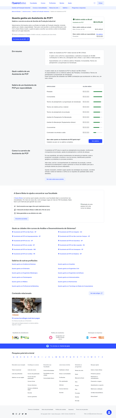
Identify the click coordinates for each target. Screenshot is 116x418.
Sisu (76, 381)
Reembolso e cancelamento (94, 377)
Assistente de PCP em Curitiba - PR (24, 254)
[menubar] (50, 3)
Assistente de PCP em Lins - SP (23, 240)
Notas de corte (79, 370)
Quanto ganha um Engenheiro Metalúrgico (25, 273)
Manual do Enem (79, 378)
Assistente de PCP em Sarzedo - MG (24, 249)
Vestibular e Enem (64, 370)
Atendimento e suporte (97, 385)
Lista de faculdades (48, 370)
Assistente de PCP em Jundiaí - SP (24, 245)
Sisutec (77, 397)
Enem (76, 374)
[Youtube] (26, 414)
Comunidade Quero (48, 378)
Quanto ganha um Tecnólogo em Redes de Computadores (75, 286)
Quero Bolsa (19, 198)
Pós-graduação (63, 381)
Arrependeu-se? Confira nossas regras (60, 337)
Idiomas (61, 385)
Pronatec (77, 393)
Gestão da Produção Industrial (40, 11)
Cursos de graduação (33, 373)
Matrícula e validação (96, 389)
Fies (76, 389)
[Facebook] (13, 414)
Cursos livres (31, 381)
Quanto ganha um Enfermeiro (21, 268)
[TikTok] (19, 414)
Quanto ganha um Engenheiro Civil (68, 268)
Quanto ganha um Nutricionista (67, 281)
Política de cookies (61, 409)
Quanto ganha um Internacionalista (68, 277)
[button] (109, 412)
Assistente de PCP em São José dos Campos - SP (75, 236)
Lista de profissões (17, 373)
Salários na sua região (18, 377)
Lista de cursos (26, 11)
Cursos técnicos (32, 385)
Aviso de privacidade (47, 409)
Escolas (30, 392)
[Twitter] (22, 414)
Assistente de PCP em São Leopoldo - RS (72, 245)
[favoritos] (94, 3)
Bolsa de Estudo (16, 11)
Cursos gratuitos (32, 396)
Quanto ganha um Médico (20, 281)
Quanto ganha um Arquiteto (66, 264)
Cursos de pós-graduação (32, 377)
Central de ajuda (65, 346)
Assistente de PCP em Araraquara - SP (71, 249)
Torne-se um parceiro (82, 409)
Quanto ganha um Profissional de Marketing (25, 286)
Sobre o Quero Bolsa (96, 370)
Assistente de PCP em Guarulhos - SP (71, 240)
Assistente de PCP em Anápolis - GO (71, 232)
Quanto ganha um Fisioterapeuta (22, 277)
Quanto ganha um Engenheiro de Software (71, 273)
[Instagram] (16, 414)
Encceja (77, 400)
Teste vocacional (16, 370)
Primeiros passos (95, 373)
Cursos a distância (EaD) (33, 388)
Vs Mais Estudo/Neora (97, 392)
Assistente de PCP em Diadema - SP (71, 254)
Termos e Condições (33, 409)
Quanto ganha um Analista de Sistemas (24, 264)
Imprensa (71, 409)
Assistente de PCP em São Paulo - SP (24, 232)
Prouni (77, 385)
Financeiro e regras (96, 381)
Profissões (62, 377)
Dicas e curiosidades (65, 373)
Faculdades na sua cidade (48, 374)
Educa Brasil (94, 396)
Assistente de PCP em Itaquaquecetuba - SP (26, 236)
